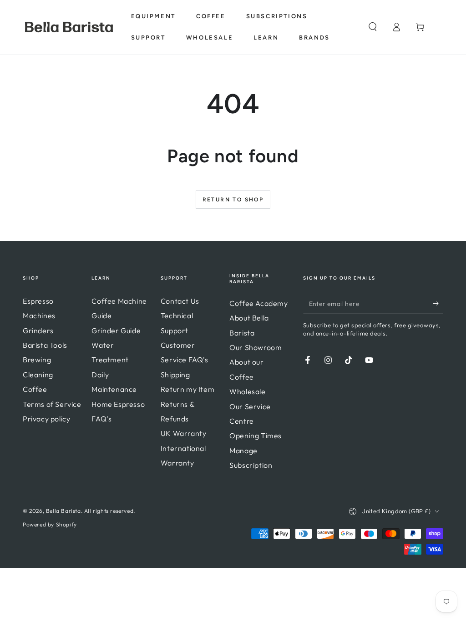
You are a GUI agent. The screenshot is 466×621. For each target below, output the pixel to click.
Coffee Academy (258, 303)
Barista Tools (45, 345)
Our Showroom (255, 347)
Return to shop (233, 199)
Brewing (37, 359)
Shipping (175, 374)
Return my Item (187, 389)
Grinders (38, 330)
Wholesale (247, 391)
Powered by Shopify (50, 524)
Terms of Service (52, 404)
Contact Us (180, 300)
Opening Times (255, 435)
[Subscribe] (438, 304)
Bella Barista (63, 510)
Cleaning (38, 374)
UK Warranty (184, 433)
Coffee (35, 389)
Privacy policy (46, 418)
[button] (373, 27)
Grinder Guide (116, 330)
